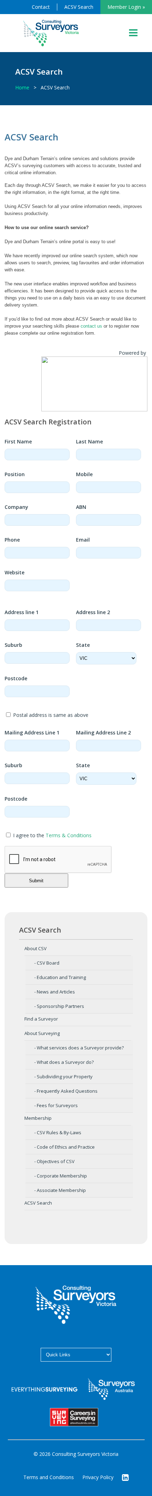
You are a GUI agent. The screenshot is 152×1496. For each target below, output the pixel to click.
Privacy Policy (97, 1477)
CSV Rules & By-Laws (59, 1132)
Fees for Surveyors (57, 1105)
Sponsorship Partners (60, 1006)
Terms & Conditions (69, 835)
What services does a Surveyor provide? (80, 1047)
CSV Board (48, 963)
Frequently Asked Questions (67, 1091)
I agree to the (52, 835)
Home (22, 87)
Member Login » (126, 7)
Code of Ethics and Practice (66, 1147)
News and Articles (56, 992)
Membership (38, 1118)
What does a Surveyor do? (65, 1062)
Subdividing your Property (65, 1076)
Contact (41, 7)
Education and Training (61, 977)
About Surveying (42, 1033)
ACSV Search (78, 7)
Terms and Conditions (48, 1477)
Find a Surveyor (41, 1019)
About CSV (35, 948)
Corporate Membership (62, 1176)
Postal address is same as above (50, 715)
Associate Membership (61, 1190)
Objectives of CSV (56, 1161)
